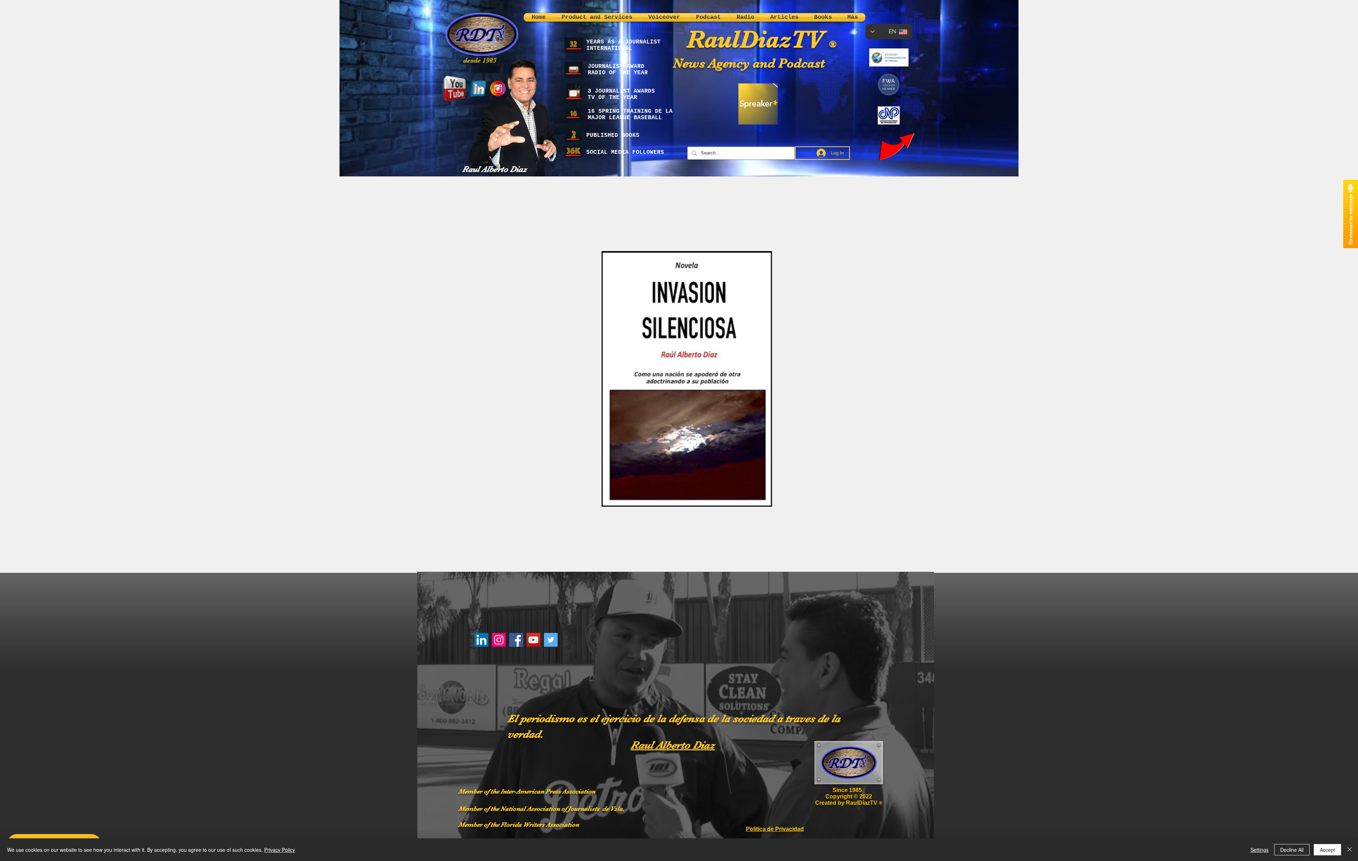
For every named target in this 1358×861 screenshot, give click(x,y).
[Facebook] (516, 640)
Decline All (1292, 849)
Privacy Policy (279, 849)
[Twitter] (551, 640)
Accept (1327, 849)
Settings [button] (1259, 849)
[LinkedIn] (481, 640)
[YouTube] (533, 640)
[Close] (1349, 849)
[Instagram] (499, 640)
